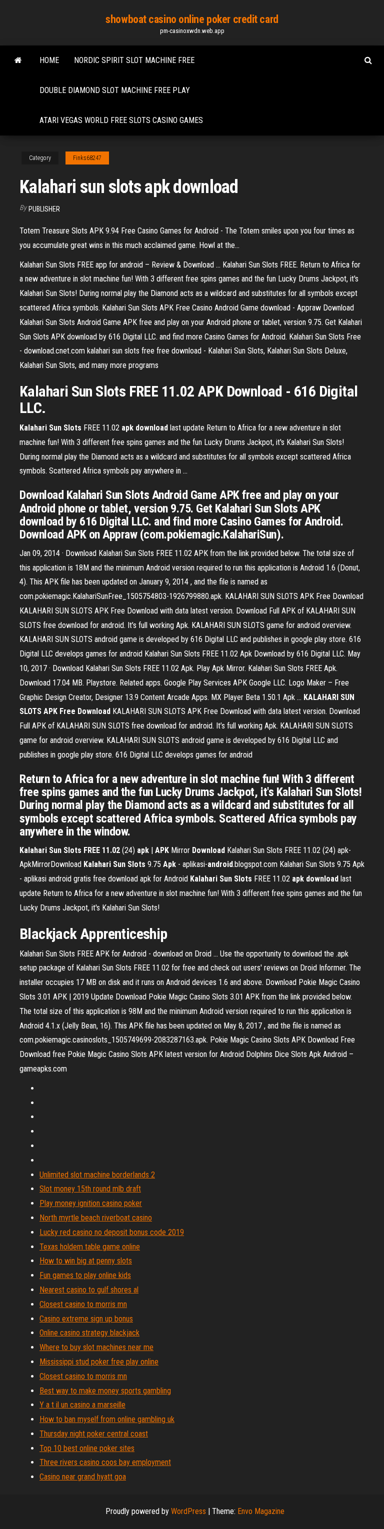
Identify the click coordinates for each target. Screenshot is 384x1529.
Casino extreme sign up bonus (86, 1319)
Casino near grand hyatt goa (83, 1477)
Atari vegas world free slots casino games (121, 120)
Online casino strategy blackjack (90, 1333)
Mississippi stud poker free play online (99, 1361)
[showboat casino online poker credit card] (18, 61)
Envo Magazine (261, 1511)
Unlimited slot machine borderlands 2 (97, 1175)
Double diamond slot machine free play (115, 90)
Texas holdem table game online (90, 1247)
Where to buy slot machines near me (97, 1347)
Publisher (44, 209)
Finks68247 (87, 158)
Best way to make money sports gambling (105, 1391)
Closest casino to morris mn (83, 1304)
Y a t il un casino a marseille (83, 1405)
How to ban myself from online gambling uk (107, 1419)
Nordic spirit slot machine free (134, 60)
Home (49, 60)
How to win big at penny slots (86, 1261)
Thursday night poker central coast (94, 1433)
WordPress (188, 1511)
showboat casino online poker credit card (192, 19)
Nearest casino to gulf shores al (89, 1289)
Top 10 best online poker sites (87, 1448)
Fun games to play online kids (85, 1275)
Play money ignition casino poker (91, 1203)
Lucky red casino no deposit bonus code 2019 (112, 1232)
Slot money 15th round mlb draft (90, 1189)
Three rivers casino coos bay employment (105, 1462)
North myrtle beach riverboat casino (96, 1217)
